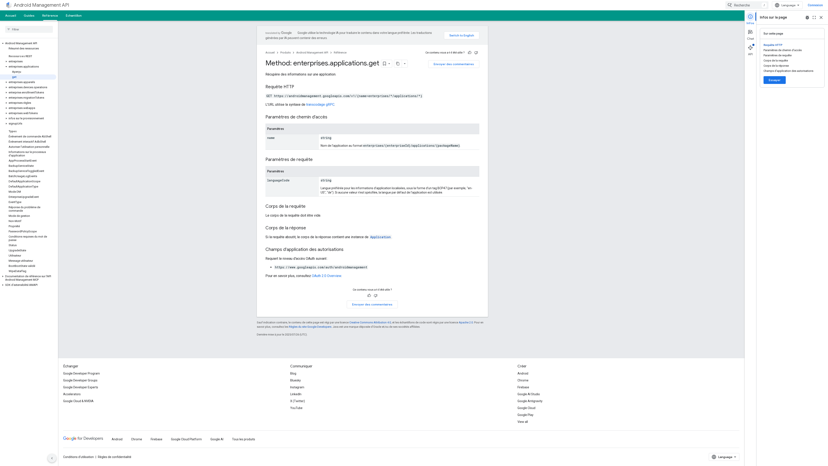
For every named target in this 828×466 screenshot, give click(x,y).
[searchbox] (29, 29)
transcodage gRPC (320, 104)
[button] (28, 43)
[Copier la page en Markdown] (398, 63)
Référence (50, 15)
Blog (293, 373)
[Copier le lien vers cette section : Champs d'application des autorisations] (347, 249)
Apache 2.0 (466, 322)
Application (380, 237)
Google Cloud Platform (186, 439)
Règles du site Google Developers (310, 326)
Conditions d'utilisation (78, 457)
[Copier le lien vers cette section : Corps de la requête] (310, 206)
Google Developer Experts (80, 387)
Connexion (815, 5)
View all (523, 421)
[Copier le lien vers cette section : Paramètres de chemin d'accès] (331, 117)
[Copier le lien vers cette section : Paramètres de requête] (317, 159)
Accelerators (72, 394)
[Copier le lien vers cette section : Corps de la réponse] (310, 228)
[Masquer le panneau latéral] (52, 458)
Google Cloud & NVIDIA (78, 401)
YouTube (296, 408)
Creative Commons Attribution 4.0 (370, 322)
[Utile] (469, 52)
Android (523, 373)
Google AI (216, 439)
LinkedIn (295, 394)
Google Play (525, 415)
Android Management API (41, 5)
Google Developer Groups (80, 380)
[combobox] (746, 5)
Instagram (297, 387)
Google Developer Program (81, 373)
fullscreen (814, 17)
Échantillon (74, 15)
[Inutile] (476, 52)
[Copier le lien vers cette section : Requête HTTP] (298, 87)
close (821, 17)
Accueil (10, 15)
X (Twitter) (297, 401)
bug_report (807, 17)
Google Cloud (526, 408)
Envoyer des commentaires (454, 64)
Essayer (775, 80)
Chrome (523, 380)
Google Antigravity (530, 401)
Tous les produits (243, 439)
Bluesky (295, 380)
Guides (29, 15)
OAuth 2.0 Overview (326, 276)
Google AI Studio (529, 394)
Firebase (523, 387)
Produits (285, 52)
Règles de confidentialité (114, 457)
